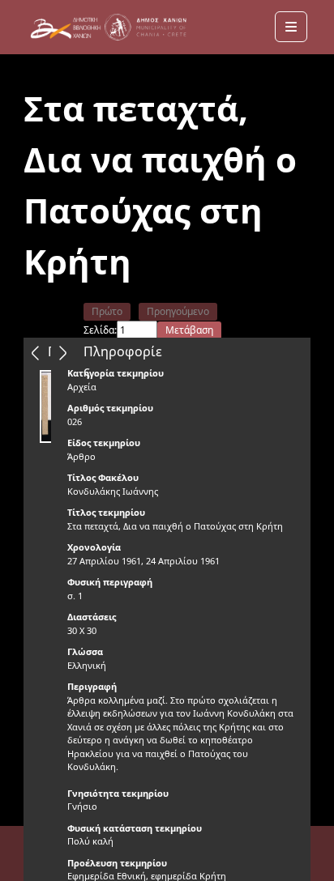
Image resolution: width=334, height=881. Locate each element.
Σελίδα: (100, 330)
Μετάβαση (189, 330)
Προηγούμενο (178, 311)
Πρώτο (107, 311)
